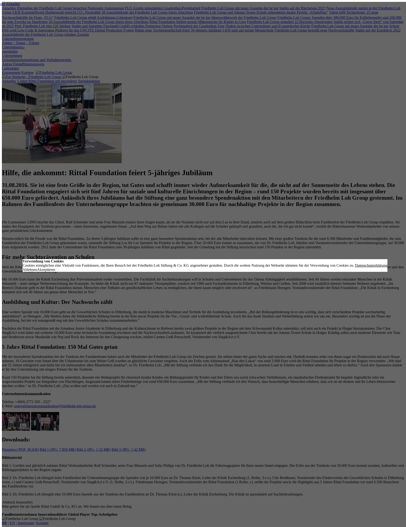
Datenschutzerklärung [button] (371, 265)
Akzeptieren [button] (46, 270)
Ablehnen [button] (30, 270)
